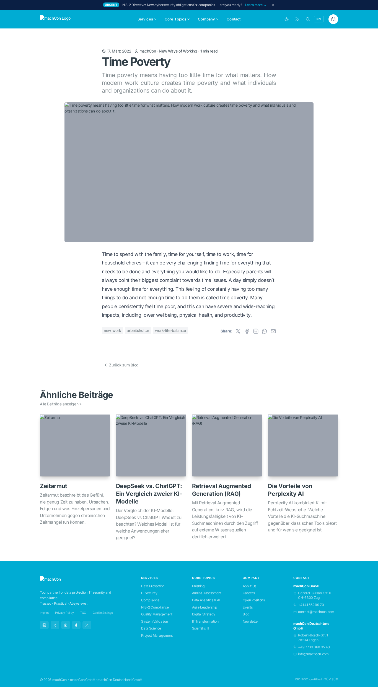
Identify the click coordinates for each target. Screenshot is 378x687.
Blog (246, 614)
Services (145, 19)
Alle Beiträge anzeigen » (61, 404)
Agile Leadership (204, 607)
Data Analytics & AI (206, 600)
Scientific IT (200, 628)
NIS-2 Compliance (155, 607)
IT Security (149, 593)
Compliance (150, 600)
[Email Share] (273, 331)
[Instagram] (65, 625)
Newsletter (251, 621)
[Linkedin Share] (256, 331)
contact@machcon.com (316, 612)
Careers (249, 593)
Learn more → (255, 5)
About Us (249, 586)
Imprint (44, 613)
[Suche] (308, 19)
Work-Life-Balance (170, 330)
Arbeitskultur (138, 330)
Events (248, 607)
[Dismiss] (273, 5)
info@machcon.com (313, 654)
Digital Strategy (203, 614)
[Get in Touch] (333, 19)
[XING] (55, 625)
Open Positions (254, 600)
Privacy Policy (64, 613)
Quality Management (156, 614)
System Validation (154, 621)
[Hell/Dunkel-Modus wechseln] (286, 19)
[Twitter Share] (238, 331)
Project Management (157, 635)
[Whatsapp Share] (264, 331)
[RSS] (86, 625)
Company (206, 19)
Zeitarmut (53, 486)
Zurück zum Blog (124, 365)
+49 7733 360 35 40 (314, 647)
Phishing (198, 586)
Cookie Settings (103, 613)
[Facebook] (76, 625)
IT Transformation (205, 621)
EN (319, 19)
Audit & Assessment (206, 593)
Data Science (151, 628)
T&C (83, 613)
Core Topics (176, 19)
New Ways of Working (178, 51)
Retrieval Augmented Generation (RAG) (221, 490)
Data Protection (152, 586)
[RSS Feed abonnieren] (297, 19)
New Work (112, 330)
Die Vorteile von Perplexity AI (290, 490)
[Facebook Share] (247, 331)
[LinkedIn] (44, 625)
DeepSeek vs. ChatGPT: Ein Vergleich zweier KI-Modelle (149, 494)
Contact (233, 19)
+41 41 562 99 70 (311, 605)
